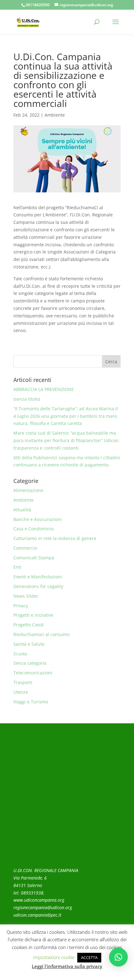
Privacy (20, 606)
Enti (17, 567)
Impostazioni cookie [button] (53, 957)
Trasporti (22, 682)
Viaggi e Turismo (30, 702)
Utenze (20, 692)
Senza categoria (29, 663)
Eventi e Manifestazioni (37, 577)
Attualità (22, 510)
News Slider (25, 596)
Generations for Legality (38, 586)
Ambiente (55, 115)
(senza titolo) (26, 399)
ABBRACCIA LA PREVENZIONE (43, 389)
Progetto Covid (28, 625)
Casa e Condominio (33, 529)
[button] (118, 957)
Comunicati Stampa (33, 558)
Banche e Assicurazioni (37, 519)
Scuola (20, 654)
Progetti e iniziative (33, 615)
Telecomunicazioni (32, 673)
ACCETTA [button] (89, 957)
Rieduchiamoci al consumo (41, 634)
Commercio (25, 548)
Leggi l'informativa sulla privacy (67, 966)
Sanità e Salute (29, 644)
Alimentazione (28, 490)
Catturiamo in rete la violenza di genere (54, 538)
